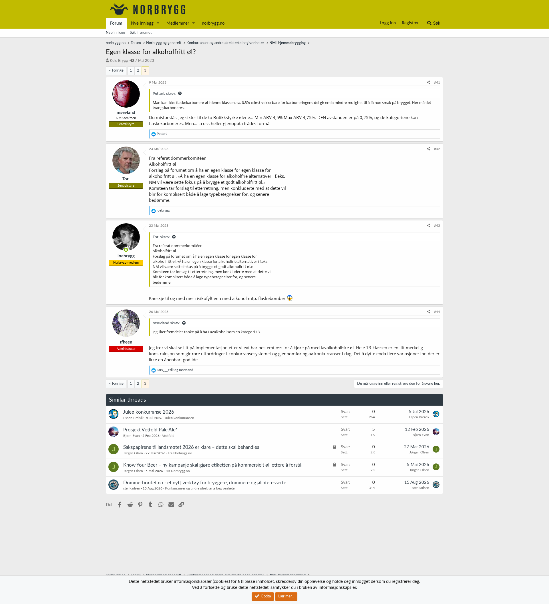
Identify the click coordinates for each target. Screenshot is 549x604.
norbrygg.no (213, 23)
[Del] (428, 82)
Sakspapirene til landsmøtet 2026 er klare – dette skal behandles (191, 447)
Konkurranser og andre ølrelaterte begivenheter (200, 488)
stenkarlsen (131, 488)
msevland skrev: (166, 322)
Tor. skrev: (161, 236)
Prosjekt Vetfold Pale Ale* (150, 429)
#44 (437, 311)
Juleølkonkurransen (179, 418)
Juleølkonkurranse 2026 (148, 412)
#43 (437, 225)
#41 (437, 82)
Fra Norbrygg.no (180, 453)
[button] (158, 23)
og (175, 370)
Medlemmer (177, 23)
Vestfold (168, 435)
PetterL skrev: (164, 93)
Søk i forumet (141, 33)
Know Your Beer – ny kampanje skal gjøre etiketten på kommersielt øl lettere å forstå (212, 465)
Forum (116, 23)
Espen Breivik (133, 418)
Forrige (118, 70)
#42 (437, 149)
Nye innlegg (142, 23)
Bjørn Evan (131, 435)
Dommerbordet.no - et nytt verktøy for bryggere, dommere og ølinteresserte (204, 482)
